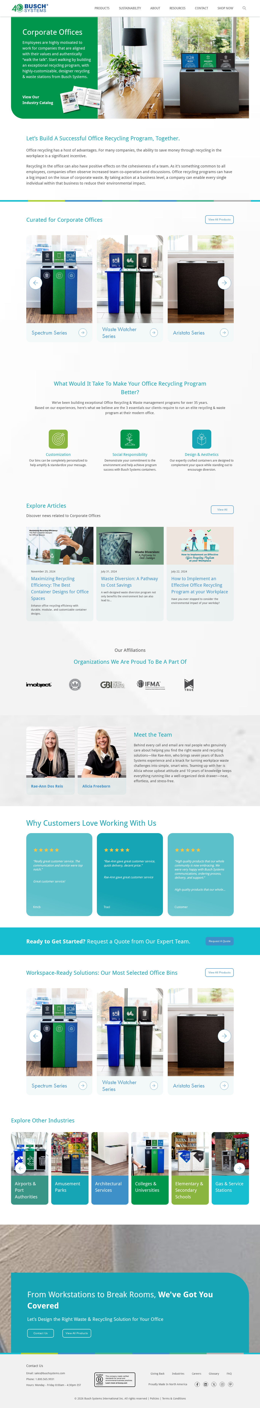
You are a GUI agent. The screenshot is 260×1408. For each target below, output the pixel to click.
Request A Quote (220, 941)
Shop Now (225, 8)
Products (102, 8)
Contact (201, 8)
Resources (177, 8)
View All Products (219, 219)
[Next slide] (239, 1168)
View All (222, 509)
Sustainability (130, 8)
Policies (154, 1398)
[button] (83, 332)
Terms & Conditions (174, 1398)
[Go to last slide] (20, 1168)
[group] (59, 288)
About (155, 8)
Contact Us (40, 1333)
